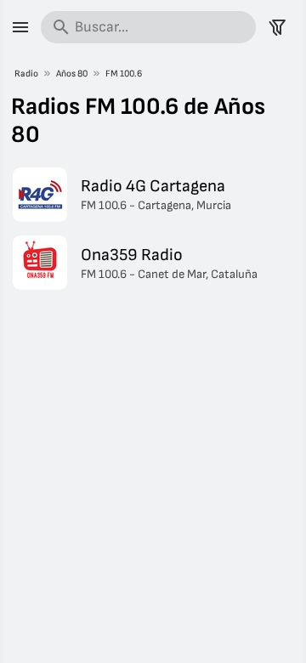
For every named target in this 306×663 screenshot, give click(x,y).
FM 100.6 (123, 73)
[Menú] (20, 27)
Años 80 (72, 73)
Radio (26, 73)
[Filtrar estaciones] (277, 27)
